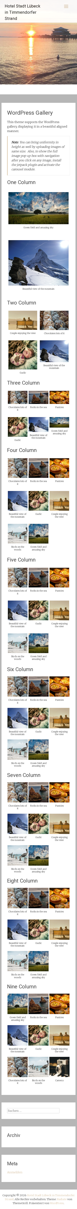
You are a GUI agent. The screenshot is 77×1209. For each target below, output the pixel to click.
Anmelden (14, 1172)
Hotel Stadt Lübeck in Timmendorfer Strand (22, 12)
